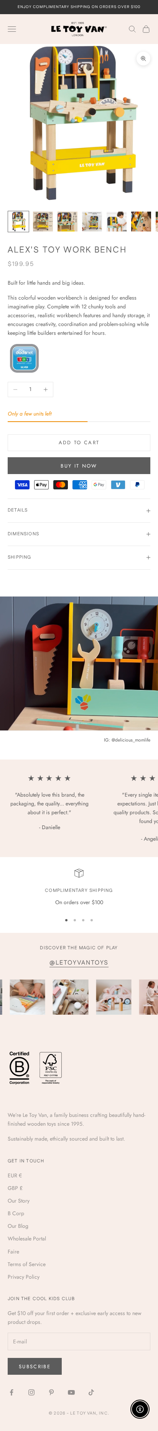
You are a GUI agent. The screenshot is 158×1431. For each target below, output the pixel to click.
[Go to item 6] (141, 221)
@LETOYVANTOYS (79, 962)
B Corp (16, 1213)
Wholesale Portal (27, 1238)
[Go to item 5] (116, 221)
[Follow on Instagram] (31, 1392)
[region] (79, 887)
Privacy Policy (24, 1277)
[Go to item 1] (18, 221)
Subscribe (35, 1366)
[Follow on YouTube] (71, 1392)
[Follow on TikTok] (91, 1392)
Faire (13, 1251)
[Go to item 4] (92, 221)
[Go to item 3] (67, 221)
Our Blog (18, 1226)
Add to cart (79, 442)
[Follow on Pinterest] (51, 1392)
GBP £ (15, 1188)
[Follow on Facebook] (11, 1392)
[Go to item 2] (43, 221)
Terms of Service (27, 1264)
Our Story (19, 1200)
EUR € (15, 1175)
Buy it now (79, 465)
